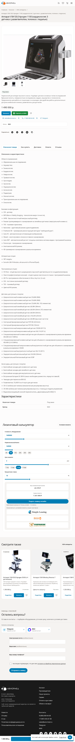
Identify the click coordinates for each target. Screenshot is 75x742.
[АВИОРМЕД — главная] (28, 3)
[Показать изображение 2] (13, 84)
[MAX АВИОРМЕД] (46, 734)
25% (25, 452)
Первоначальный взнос (12, 442)
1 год (7, 467)
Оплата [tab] (48, 147)
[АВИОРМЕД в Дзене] (55, 734)
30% (29, 452)
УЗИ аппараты (21, 10)
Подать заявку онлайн (37, 501)
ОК (70, 737)
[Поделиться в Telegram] (17, 132)
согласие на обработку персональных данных (52, 663)
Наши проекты (44, 694)
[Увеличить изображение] (37, 53)
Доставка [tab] (37, 147)
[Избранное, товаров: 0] (63, 3)
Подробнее (8, 595)
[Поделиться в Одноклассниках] (22, 132)
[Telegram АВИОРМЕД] (41, 734)
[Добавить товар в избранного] (31, 113)
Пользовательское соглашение (12, 725)
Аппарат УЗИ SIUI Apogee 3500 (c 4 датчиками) (15, 578)
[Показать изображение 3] (22, 84)
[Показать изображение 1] (5, 84)
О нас (3, 719)
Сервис (41, 697)
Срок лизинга (9, 457)
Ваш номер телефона (16, 655)
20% (20, 452)
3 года (18, 467)
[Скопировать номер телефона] (36, 118)
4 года (24, 467)
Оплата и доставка (45, 700)
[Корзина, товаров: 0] (67, 3)
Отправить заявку (18, 670)
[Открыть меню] (72, 3)
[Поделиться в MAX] (27, 132)
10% (11, 452)
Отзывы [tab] (58, 147)
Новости (4, 712)
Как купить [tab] (25, 147)
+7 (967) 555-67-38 (45, 719)
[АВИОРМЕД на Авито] (65, 734)
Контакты (42, 712)
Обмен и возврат (45, 704)
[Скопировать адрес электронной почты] (18, 118)
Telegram (42, 725)
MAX (40, 728)
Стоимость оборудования (13, 431)
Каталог (11, 10)
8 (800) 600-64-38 (45, 716)
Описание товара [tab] (10, 147)
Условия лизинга (65, 425)
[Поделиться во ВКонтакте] (12, 132)
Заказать (19, 595)
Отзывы (4, 716)
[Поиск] (59, 3)
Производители (44, 691)
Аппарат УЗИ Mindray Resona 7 (44, 577)
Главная (4, 10)
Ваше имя (18, 646)
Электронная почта (21, 638)
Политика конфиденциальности (13, 722)
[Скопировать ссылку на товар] (32, 132)
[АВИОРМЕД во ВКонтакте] (51, 734)
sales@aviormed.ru (45, 722)
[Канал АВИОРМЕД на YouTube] (60, 734)
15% (15, 452)
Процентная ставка (11, 472)
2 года (12, 467)
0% (6, 452)
